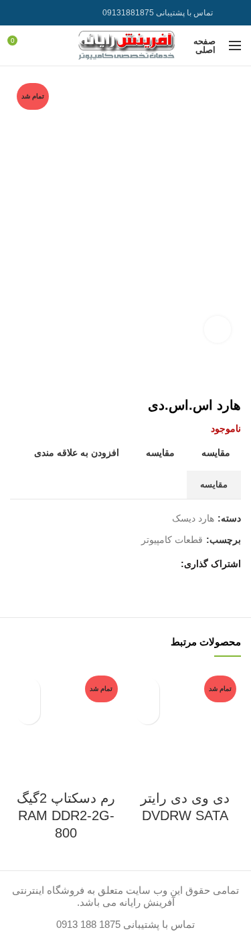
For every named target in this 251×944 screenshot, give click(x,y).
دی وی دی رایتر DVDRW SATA (185, 807)
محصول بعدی (16, 377)
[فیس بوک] (166, 564)
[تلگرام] (18, 12)
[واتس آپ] (35, 12)
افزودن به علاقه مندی (76, 452)
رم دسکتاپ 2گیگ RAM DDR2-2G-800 (66, 815)
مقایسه (215, 452)
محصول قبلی (43, 377)
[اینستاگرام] (52, 12)
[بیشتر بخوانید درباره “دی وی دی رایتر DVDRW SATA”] (147, 712)
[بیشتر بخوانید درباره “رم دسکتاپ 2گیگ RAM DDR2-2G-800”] (28, 712)
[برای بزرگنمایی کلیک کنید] (217, 329)
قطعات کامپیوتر (172, 539)
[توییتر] (149, 564)
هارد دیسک (193, 518)
